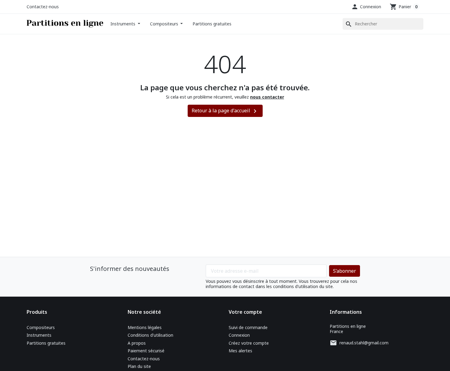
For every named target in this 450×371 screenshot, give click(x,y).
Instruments (124, 24)
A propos (137, 343)
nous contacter (267, 97)
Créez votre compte (249, 343)
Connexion (239, 335)
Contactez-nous (43, 6)
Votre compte (245, 312)
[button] (366, 6)
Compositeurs (164, 24)
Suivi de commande (248, 327)
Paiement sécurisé (146, 351)
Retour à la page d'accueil (225, 111)
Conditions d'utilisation (150, 335)
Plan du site (139, 366)
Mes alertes (240, 351)
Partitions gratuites (212, 24)
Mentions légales (145, 327)
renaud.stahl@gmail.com (363, 343)
